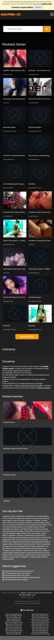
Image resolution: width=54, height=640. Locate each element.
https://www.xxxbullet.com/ (14, 627)
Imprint (23, 593)
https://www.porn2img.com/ (40, 629)
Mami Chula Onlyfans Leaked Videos (22, 555)
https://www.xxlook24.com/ (14, 634)
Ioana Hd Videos (18, 520)
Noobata (6, 326)
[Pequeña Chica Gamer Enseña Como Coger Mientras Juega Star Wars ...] (14, 208)
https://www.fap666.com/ (14, 621)
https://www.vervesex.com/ (14, 625)
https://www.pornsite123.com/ (14, 622)
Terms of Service (33, 593)
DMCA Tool (31, 595)
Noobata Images (9, 127)
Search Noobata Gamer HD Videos (17, 575)
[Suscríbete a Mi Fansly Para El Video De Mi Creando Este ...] (40, 208)
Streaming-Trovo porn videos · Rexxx (17, 99)
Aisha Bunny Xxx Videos (32, 544)
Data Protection (46, 593)
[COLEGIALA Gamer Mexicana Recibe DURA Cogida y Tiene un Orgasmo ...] (14, 152)
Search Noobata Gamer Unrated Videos (19, 571)
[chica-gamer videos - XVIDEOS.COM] (40, 265)
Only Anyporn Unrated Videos (19, 542)
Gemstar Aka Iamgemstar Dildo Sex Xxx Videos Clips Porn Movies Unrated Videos (26, 540)
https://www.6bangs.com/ (13, 617)
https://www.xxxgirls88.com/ (40, 614)
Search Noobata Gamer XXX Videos (17, 573)
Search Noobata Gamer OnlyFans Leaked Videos (22, 577)
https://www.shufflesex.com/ (13, 624)
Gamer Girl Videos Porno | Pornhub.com (18, 297)
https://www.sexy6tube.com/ (40, 616)
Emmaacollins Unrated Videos (31, 548)
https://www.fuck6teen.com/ (40, 617)
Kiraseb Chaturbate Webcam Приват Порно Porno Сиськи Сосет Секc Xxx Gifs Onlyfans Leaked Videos (26, 531)
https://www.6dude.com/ (14, 619)
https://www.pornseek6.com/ (40, 621)
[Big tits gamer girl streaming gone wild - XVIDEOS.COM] (40, 152)
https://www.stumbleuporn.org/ (40, 634)
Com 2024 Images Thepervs (30, 529)
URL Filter (22, 595)
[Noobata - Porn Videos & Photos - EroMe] (40, 67)
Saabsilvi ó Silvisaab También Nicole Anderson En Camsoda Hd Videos (24, 521)
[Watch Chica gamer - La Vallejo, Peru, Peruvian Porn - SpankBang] (14, 237)
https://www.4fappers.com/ (14, 614)
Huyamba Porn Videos (10, 529)
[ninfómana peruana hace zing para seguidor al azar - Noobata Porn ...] (14, 265)
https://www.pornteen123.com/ (40, 622)
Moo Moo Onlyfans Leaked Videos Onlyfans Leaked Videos (25, 551)
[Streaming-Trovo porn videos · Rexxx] (14, 95)
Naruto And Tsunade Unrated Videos (31, 527)
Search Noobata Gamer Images (16, 580)
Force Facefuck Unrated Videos (24, 546)
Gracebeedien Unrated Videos (36, 525)
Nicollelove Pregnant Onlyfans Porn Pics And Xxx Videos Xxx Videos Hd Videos (25, 517)
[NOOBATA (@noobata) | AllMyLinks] (14, 67)
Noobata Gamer (9, 422)
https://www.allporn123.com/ (40, 624)
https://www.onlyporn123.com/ (40, 625)
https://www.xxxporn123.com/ (14, 630)
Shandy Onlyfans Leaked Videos (28, 538)
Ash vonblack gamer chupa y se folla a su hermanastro (23, 184)
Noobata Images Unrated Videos (15, 448)
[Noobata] (14, 322)
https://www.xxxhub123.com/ (13, 629)
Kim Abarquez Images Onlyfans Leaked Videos (24, 549)
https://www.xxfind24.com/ (14, 632)
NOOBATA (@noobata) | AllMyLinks (16, 70)
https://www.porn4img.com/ (40, 632)
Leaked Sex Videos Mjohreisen (13, 516)
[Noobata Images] (14, 123)
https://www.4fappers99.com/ (13, 616)
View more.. (27, 336)
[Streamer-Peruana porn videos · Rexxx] (40, 237)
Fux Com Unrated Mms (15, 525)
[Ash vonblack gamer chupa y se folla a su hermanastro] (14, 180)
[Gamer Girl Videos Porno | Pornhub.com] (14, 293)
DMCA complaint (44, 388)
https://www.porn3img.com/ (40, 630)
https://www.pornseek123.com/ (40, 619)
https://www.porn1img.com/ (40, 627)
